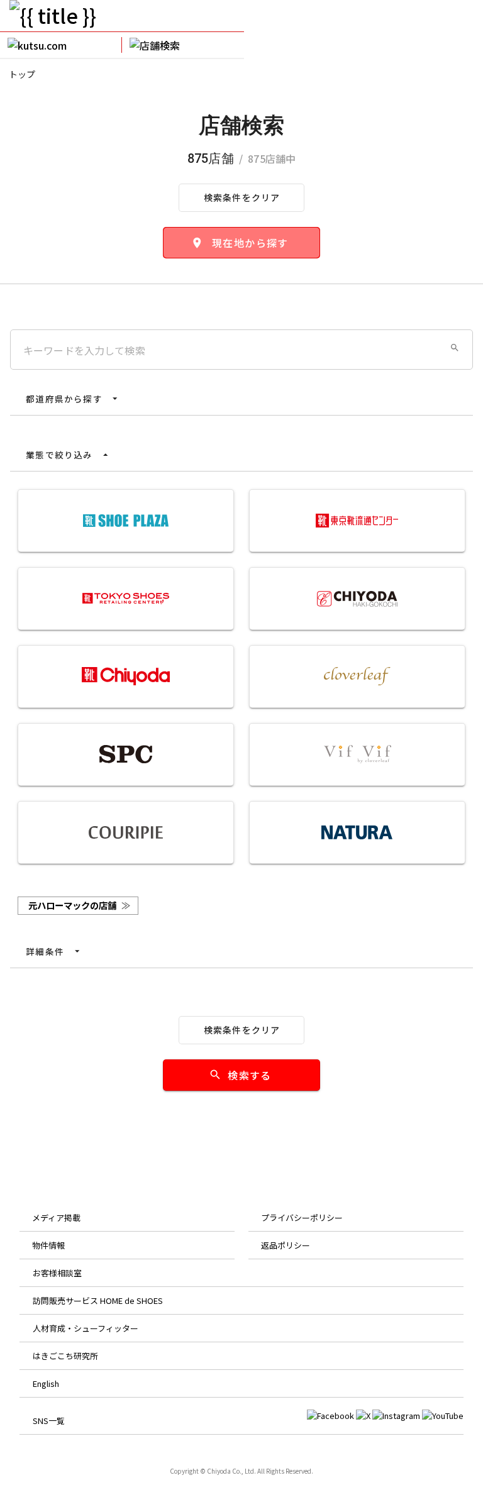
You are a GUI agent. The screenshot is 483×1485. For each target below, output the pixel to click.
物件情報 (48, 1245)
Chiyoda (219, 1471)
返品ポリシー (285, 1245)
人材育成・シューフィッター (85, 1328)
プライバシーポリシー (302, 1217)
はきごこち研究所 (65, 1356)
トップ (22, 74)
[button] (455, 348)
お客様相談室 (57, 1273)
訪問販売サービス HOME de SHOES (98, 1300)
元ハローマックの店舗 (79, 905)
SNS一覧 (49, 1421)
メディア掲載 (56, 1217)
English (46, 1383)
